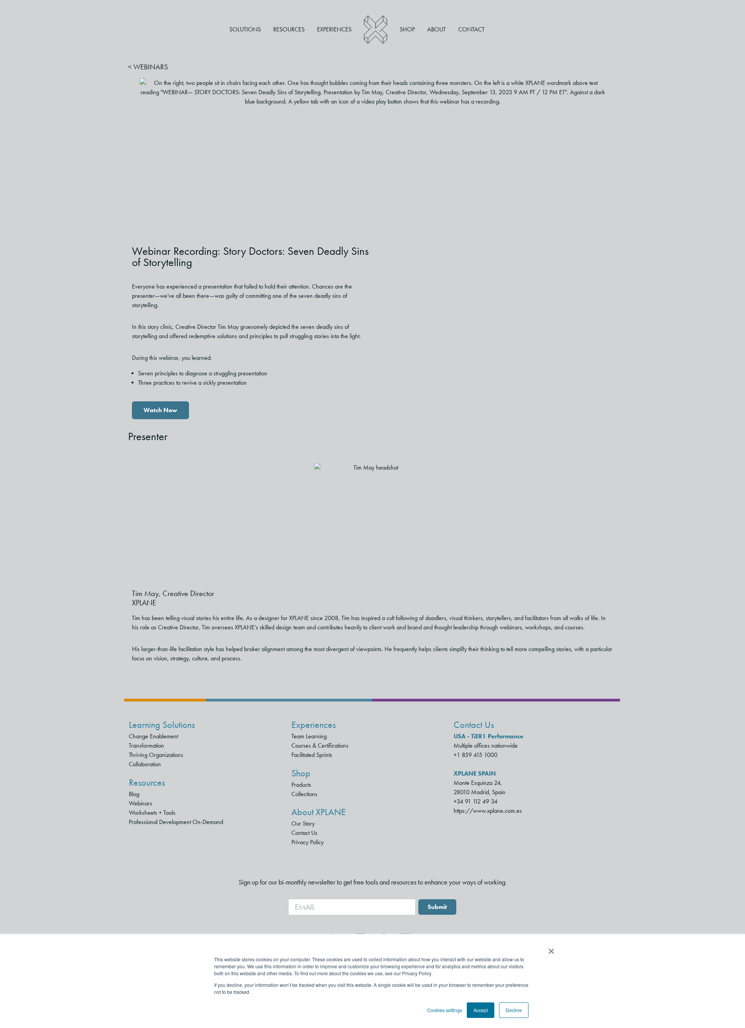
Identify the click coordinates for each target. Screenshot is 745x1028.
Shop (407, 29)
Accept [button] (480, 1010)
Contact (471, 29)
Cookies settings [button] (444, 1010)
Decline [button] (514, 1010)
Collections (304, 794)
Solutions (245, 29)
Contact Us (304, 832)
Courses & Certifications (319, 745)
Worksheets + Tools (152, 812)
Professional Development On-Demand (176, 822)
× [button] (551, 948)
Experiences (334, 29)
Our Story (303, 823)
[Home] (375, 30)
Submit (437, 907)
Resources (289, 29)
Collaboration (145, 764)
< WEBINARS (148, 66)
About (436, 29)
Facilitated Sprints (311, 754)
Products (301, 784)
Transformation (146, 745)
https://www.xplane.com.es (488, 810)
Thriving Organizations (156, 754)
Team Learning (309, 736)
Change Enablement (153, 736)
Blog (134, 794)
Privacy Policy (307, 842)
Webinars (140, 803)
